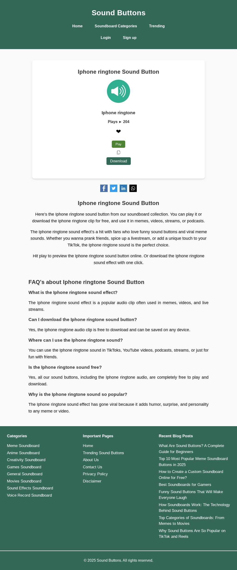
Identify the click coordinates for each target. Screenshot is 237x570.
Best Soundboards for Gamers (185, 484)
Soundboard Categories (116, 26)
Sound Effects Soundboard (30, 488)
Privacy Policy (95, 474)
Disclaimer (92, 481)
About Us (91, 460)
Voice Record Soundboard (29, 495)
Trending (157, 26)
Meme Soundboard (23, 446)
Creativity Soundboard (26, 460)
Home (77, 26)
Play (118, 144)
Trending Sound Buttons (103, 453)
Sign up (130, 38)
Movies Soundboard (24, 481)
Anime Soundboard (23, 453)
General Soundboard (24, 474)
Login (106, 38)
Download (118, 161)
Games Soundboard (24, 467)
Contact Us (92, 467)
